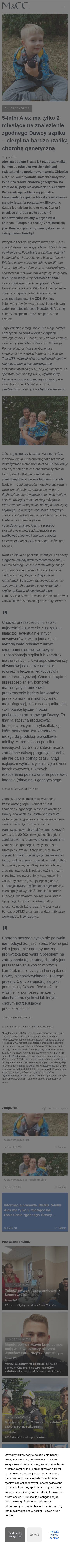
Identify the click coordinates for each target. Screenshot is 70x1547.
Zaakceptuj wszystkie (15, 1535)
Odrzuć (34, 1534)
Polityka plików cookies (54, 1534)
